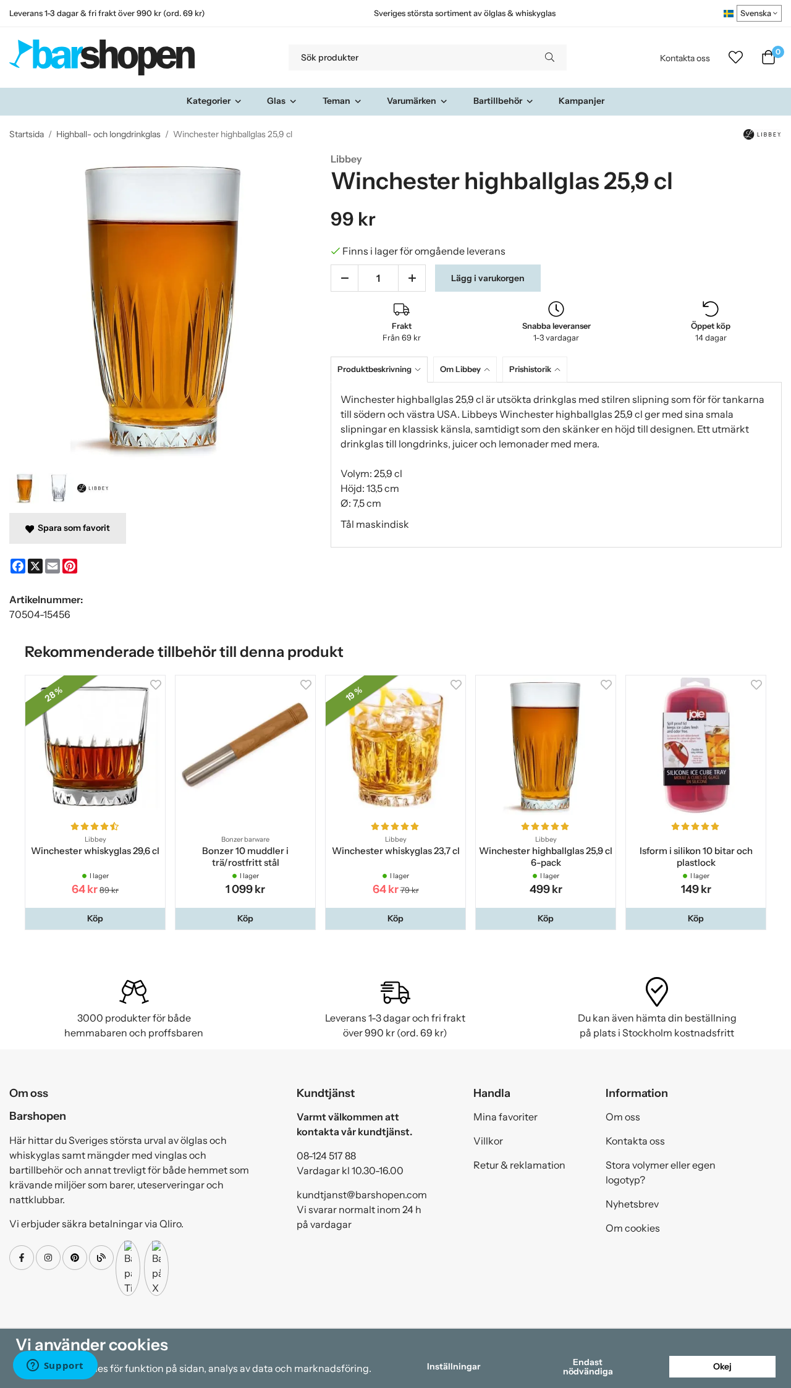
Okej (722, 1366)
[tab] (382, 369)
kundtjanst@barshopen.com (362, 1194)
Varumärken (411, 100)
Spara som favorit (72, 527)
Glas (276, 100)
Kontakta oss (685, 58)
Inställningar (453, 1366)
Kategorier (209, 100)
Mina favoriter (505, 1117)
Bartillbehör (497, 100)
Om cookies (633, 1228)
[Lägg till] (412, 278)
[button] (95, 918)
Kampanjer (581, 100)
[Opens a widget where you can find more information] (55, 1366)
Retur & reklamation (519, 1165)
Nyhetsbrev (632, 1204)
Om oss (623, 1117)
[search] (550, 57)
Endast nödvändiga (588, 1366)
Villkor (488, 1141)
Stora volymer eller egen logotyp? (661, 1172)
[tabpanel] (556, 465)
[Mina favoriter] (736, 57)
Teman (336, 100)
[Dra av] (344, 278)
